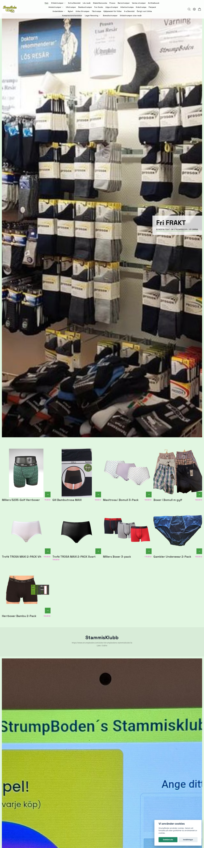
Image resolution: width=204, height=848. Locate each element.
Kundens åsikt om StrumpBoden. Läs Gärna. (177, 229)
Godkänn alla (168, 840)
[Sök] (189, 9)
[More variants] (48, 494)
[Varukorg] (199, 9)
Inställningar (188, 840)
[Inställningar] (194, 9)
